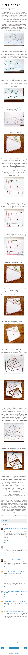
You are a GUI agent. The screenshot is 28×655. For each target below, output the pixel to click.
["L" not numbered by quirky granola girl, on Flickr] (14, 196)
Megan (5, 559)
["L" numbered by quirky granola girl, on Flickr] (14, 256)
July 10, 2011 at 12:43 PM (14, 559)
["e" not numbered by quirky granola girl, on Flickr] (14, 373)
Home (14, 648)
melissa (6, 579)
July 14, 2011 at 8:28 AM (14, 579)
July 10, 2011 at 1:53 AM (13, 547)
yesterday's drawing (18, 108)
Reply (5, 542)
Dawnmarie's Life (8, 571)
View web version (14, 651)
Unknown (6, 611)
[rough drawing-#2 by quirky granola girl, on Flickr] (14, 45)
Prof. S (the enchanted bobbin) (11, 591)
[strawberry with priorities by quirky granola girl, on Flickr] (14, 315)
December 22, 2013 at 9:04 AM (17, 601)
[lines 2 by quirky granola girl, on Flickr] (14, 73)
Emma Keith (7, 601)
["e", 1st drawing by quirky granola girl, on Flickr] (14, 442)
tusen (5, 547)
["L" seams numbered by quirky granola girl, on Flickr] (14, 228)
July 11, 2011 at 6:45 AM (18, 571)
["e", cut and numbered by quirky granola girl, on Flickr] (14, 470)
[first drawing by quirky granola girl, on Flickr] (14, 126)
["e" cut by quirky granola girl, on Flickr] (14, 399)
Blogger (16, 653)
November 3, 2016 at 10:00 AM (16, 611)
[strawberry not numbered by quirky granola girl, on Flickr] (14, 153)
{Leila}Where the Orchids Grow (11, 528)
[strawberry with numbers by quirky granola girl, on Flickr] (14, 343)
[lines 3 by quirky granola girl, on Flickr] (14, 102)
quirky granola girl (11, 4)
